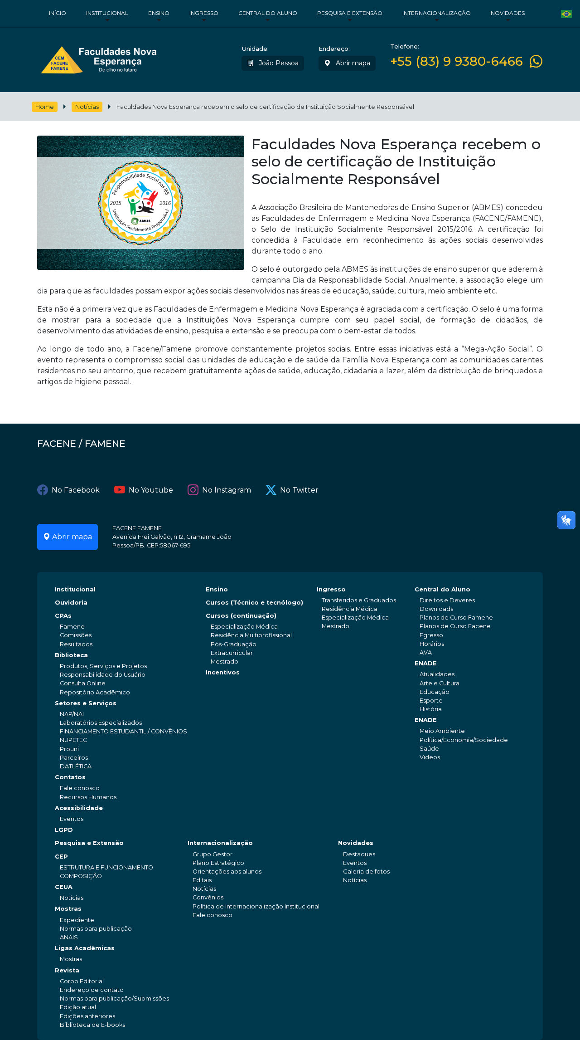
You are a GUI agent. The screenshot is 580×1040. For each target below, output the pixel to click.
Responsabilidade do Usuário (102, 674)
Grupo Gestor (212, 854)
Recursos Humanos (88, 797)
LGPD (64, 829)
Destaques (359, 854)
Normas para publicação (96, 928)
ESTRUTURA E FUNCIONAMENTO (106, 867)
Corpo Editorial (82, 981)
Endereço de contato (92, 989)
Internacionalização (436, 13)
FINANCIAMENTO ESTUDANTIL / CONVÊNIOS (123, 731)
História (431, 709)
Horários (432, 643)
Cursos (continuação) (241, 615)
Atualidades (437, 674)
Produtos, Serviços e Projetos (103, 666)
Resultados (76, 644)
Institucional (107, 13)
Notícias (87, 106)
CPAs (63, 615)
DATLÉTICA (76, 766)
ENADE (426, 663)
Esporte (431, 700)
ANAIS (69, 937)
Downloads (436, 608)
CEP (61, 856)
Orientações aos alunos (227, 871)
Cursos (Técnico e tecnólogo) (254, 602)
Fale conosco (80, 788)
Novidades (508, 13)
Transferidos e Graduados (359, 600)
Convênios (208, 897)
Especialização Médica (244, 626)
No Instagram (226, 490)
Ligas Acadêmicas (85, 948)
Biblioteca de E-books (92, 1024)
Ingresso (203, 13)
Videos (430, 757)
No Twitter (299, 490)
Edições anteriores (87, 1016)
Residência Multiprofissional (251, 635)
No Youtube (151, 490)
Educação (435, 691)
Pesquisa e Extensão (349, 13)
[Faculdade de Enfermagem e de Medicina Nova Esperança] (98, 58)
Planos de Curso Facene (455, 626)
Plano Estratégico (218, 862)
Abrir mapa (352, 63)
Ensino (158, 13)
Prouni (69, 749)
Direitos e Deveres (447, 600)
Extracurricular (232, 652)
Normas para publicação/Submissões (114, 998)
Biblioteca (71, 655)
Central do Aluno (267, 13)
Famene (72, 626)
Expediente (77, 920)
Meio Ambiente (442, 731)
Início (57, 13)
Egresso (431, 635)
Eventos (71, 818)
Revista (67, 970)
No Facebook (76, 490)
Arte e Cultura (439, 683)
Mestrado (224, 661)
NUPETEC (73, 740)
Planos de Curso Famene (456, 617)
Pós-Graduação (233, 644)
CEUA (63, 887)
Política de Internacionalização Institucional (256, 906)
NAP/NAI (72, 714)
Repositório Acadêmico (95, 692)
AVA (426, 652)
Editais (202, 880)
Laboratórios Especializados (101, 722)
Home (44, 106)
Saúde (429, 748)
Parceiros (74, 757)
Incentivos (223, 672)
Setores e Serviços (85, 703)
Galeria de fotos (366, 871)
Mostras (68, 908)
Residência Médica (349, 608)
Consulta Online (83, 683)
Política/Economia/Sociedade (464, 740)
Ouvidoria (71, 602)
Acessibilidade (79, 808)
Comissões (76, 635)
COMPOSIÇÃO (81, 876)
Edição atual (78, 1007)
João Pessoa (278, 63)
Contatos (70, 777)
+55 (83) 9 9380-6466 (456, 61)
